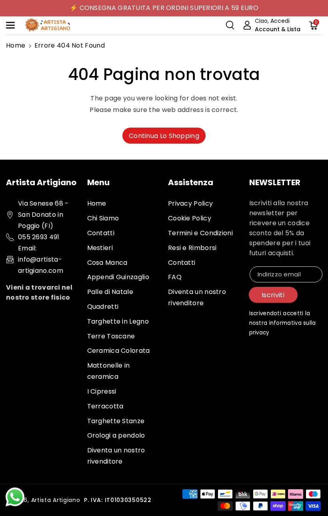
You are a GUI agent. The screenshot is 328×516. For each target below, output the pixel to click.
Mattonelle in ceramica (108, 371)
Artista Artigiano (55, 500)
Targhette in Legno (118, 321)
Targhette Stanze (116, 421)
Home (15, 45)
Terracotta (105, 406)
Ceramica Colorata (118, 350)
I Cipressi (101, 391)
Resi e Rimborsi (192, 247)
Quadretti (103, 306)
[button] (15, 25)
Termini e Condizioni (200, 233)
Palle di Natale (110, 291)
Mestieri (100, 247)
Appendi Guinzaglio (118, 277)
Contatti (100, 233)
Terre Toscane (111, 336)
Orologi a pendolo (116, 435)
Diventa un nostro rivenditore (116, 456)
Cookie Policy (189, 218)
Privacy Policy (190, 203)
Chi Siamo (103, 218)
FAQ (175, 277)
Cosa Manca (107, 262)
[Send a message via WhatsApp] (15, 497)
